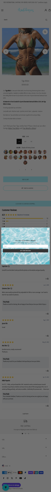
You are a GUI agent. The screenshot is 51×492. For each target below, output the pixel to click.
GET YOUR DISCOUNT (25, 250)
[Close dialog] (48, 229)
